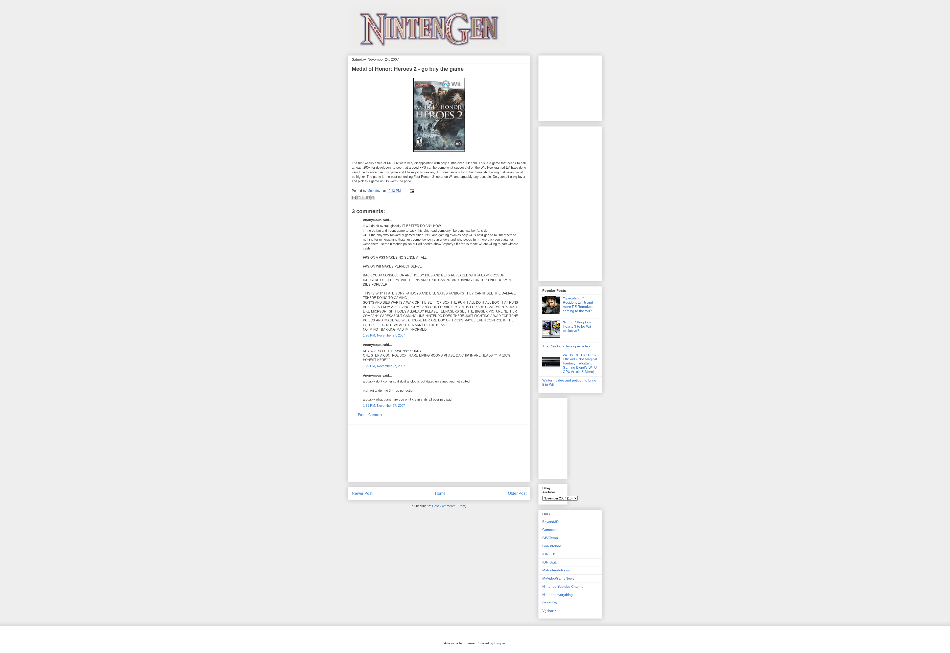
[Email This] (354, 197)
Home (440, 493)
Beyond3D (550, 522)
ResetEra (549, 603)
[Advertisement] (439, 453)
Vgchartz (549, 611)
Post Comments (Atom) (449, 506)
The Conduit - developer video (566, 346)
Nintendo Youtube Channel (563, 586)
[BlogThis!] (358, 197)
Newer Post (362, 493)
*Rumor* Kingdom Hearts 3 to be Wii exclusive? (577, 326)
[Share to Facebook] (368, 197)
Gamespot (550, 530)
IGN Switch (551, 562)
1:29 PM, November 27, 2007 (384, 366)
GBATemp (550, 538)
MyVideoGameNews (558, 578)
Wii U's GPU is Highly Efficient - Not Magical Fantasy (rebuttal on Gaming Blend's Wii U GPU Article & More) (580, 363)
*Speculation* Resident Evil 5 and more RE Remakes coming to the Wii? (578, 304)
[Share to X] (363, 197)
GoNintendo (551, 546)
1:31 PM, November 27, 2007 (384, 405)
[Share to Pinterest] (372, 197)
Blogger (499, 643)
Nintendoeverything (557, 595)
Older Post (517, 493)
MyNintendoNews (556, 570)
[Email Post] (411, 191)
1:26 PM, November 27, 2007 (384, 335)
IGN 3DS (549, 554)
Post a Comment (370, 415)
